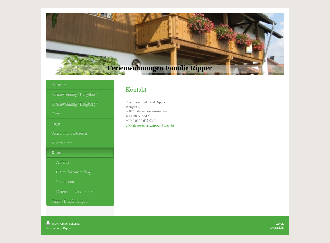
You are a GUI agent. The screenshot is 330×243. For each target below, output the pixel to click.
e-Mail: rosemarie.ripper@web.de (150, 125)
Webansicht (277, 227)
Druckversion (60, 223)
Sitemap (75, 223)
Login (280, 223)
